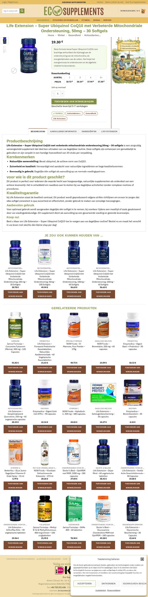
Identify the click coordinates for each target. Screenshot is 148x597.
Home (51, 35)
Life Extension (59, 118)
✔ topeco (58, 113)
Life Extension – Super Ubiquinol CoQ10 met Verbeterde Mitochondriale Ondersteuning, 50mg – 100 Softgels (44, 278)
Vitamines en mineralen (65, 20)
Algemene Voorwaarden (49, 559)
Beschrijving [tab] (38, 131)
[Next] (42, 55)
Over (65, 559)
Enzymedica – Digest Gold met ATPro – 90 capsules (45, 412)
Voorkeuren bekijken (133, 583)
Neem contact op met (114, 2)
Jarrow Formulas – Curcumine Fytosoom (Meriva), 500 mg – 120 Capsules (15, 348)
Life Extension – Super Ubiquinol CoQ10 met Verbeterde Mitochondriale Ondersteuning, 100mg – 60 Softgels (74, 278)
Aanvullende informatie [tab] (63, 131)
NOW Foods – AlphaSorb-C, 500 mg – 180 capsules (73, 412)
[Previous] (14, 55)
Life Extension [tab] (109, 131)
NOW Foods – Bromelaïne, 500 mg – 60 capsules (103, 346)
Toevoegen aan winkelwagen (74, 101)
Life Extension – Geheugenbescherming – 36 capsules (103, 414)
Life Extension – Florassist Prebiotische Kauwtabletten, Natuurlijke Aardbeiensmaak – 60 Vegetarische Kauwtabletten (44, 352)
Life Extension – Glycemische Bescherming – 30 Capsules (132, 531)
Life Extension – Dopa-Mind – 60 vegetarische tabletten (103, 473)
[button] (142, 559)
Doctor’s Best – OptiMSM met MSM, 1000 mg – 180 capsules (74, 473)
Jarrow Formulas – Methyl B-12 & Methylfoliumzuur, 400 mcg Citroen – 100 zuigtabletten (44, 531)
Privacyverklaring (113, 590)
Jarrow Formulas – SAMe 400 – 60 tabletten (74, 528)
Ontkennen (108, 583)
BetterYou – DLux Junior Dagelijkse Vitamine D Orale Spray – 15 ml (15, 473)
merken (100, 2)
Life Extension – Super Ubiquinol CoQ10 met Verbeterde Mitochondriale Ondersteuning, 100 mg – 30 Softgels (15, 278)
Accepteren (84, 583)
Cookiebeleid (101, 590)
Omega (96, 20)
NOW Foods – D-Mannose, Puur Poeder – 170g (74, 346)
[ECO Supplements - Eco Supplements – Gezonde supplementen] (74, 11)
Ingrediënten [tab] (89, 131)
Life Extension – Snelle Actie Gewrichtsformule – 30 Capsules (132, 473)
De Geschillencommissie (67, 591)
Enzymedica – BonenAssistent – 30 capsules (132, 414)
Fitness (86, 20)
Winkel (61, 35)
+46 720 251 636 (58, 587)
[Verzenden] (22, 11)
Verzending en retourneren (21, 559)
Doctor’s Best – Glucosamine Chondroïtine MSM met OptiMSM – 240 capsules (103, 531)
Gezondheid (43, 20)
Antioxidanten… (92, 35)
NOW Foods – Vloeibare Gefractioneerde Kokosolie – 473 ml (45, 473)
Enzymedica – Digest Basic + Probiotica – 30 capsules (132, 346)
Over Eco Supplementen (135, 2)
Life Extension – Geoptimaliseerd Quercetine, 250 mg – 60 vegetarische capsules (15, 415)
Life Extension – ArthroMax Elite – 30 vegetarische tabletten (15, 530)
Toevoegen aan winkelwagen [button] (15, 294)
